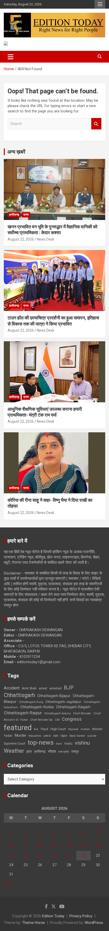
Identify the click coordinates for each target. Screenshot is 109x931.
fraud (44, 729)
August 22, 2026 (21, 239)
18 (26, 855)
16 (98, 846)
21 (69, 855)
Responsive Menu (100, 4)
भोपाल (52, 751)
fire (36, 729)
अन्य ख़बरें (16, 152)
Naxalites (35, 735)
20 (54, 855)
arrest (43, 688)
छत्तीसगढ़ (14, 214)
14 (69, 846)
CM (57, 719)
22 (83, 855)
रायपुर (75, 751)
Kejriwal (73, 729)
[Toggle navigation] (10, 57)
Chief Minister (82, 713)
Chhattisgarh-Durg (31, 702)
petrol (47, 735)
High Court (58, 729)
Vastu (68, 743)
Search (96, 123)
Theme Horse (33, 922)
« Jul (7, 883)
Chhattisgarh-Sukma (57, 713)
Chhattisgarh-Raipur (23, 712)
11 (26, 846)
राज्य (26, 214)
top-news (41, 742)
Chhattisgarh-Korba (37, 707)
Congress (72, 719)
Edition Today (53, 916)
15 (83, 846)
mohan (85, 729)
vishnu (82, 743)
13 (54, 846)
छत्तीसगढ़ (40, 751)
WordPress (94, 922)
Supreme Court (14, 743)
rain (55, 735)
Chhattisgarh (19, 695)
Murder (20, 735)
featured (18, 727)
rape (64, 735)
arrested (55, 688)
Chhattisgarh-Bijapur (53, 696)
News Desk (45, 239)
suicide (92, 735)
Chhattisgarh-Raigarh (73, 707)
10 (11, 846)
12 (40, 846)
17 (11, 855)
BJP (69, 688)
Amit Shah (29, 688)
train (59, 743)
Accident (12, 688)
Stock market (77, 735)
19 (40, 855)
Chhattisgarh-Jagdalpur (63, 702)
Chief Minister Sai (41, 719)
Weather (14, 751)
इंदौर (29, 751)
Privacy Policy (80, 916)
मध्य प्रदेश (63, 751)
